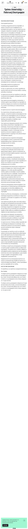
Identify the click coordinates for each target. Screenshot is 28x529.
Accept (5, 525)
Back (15, 7)
